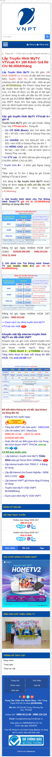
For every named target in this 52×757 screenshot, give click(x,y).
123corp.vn (31, 751)
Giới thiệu (37, 680)
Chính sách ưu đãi (24, 54)
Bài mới (25, 548)
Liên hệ (37, 685)
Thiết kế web (21, 751)
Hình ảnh (15, 690)
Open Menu (5, 44)
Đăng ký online (12, 507)
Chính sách (15, 685)
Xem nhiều (10, 548)
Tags (42, 548)
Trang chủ (9, 54)
